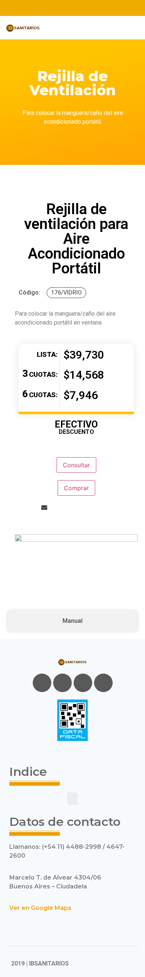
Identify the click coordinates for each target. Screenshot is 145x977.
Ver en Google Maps (40, 907)
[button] (58, 27)
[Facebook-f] (53, 8)
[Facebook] (42, 683)
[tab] (72, 621)
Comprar (76, 488)
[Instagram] (92, 8)
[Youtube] (79, 8)
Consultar (76, 465)
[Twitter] (66, 8)
